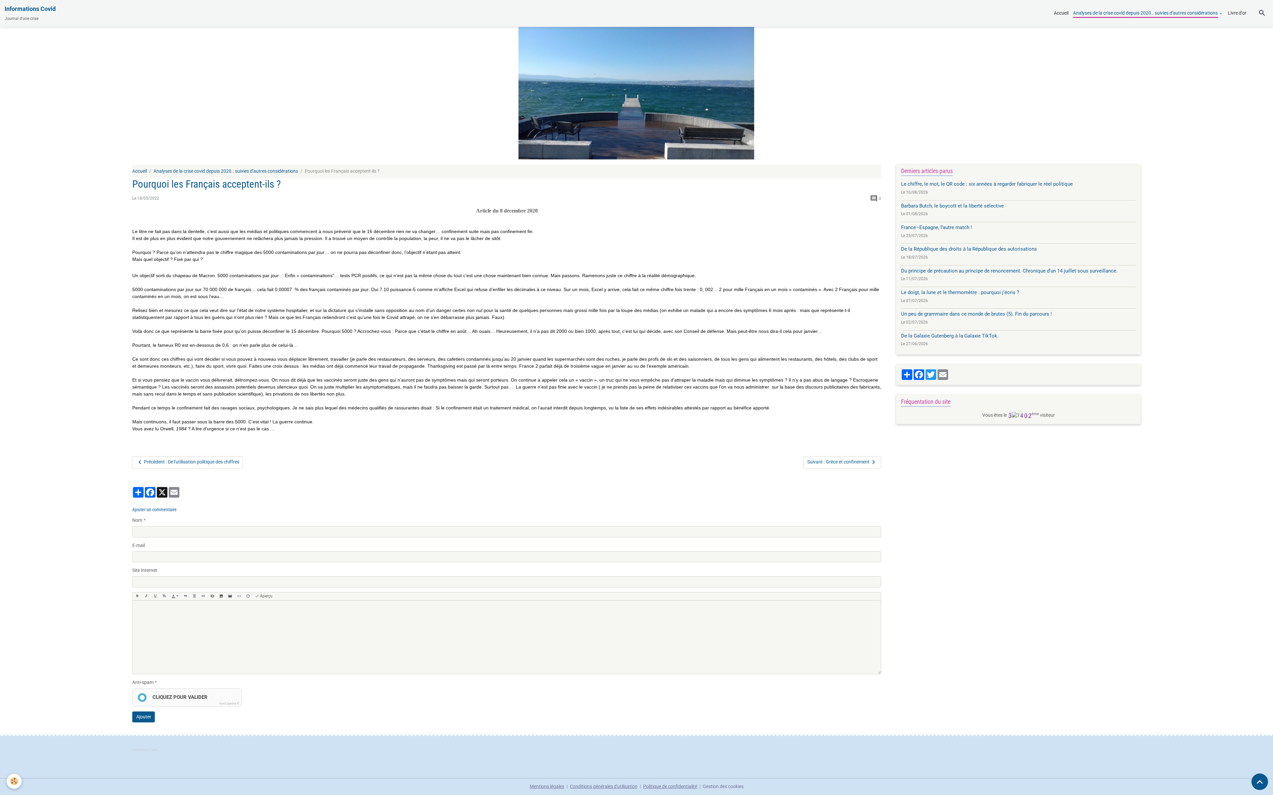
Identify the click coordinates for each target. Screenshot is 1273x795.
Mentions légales (547, 786)
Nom (137, 520)
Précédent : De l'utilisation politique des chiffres (191, 461)
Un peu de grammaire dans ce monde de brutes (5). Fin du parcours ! (976, 314)
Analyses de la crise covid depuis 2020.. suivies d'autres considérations (1146, 13)
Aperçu (266, 596)
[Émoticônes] (248, 596)
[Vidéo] (230, 596)
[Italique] (146, 596)
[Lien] (203, 596)
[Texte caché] (212, 596)
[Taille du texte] (164, 596)
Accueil (1061, 13)
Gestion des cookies (723, 786)
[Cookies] (14, 781)
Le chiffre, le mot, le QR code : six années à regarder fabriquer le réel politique (987, 184)
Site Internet (144, 570)
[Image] (221, 596)
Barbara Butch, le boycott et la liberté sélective (952, 206)
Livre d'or (1237, 13)
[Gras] (137, 596)
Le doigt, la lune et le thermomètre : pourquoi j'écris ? (960, 292)
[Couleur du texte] (175, 596)
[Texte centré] (194, 596)
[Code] (239, 596)
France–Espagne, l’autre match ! (936, 227)
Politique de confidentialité (670, 786)
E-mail (138, 545)
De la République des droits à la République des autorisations (969, 249)
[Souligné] (155, 596)
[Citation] (185, 596)
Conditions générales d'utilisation (603, 786)
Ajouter (143, 716)
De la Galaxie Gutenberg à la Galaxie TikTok (949, 336)
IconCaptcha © (229, 703)
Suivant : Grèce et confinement (838, 461)
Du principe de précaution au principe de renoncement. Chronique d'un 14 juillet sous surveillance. (1009, 271)
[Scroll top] (1259, 781)
